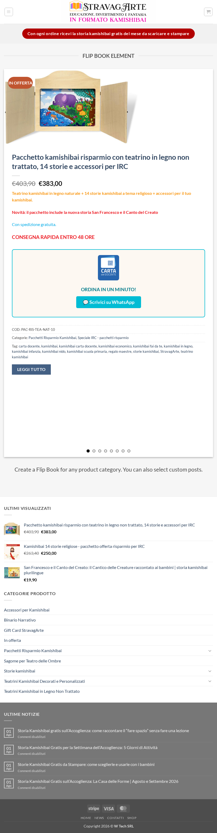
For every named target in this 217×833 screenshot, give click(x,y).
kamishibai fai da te (147, 346)
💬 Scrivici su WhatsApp (108, 302)
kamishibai (49, 346)
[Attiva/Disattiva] (210, 650)
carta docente (29, 346)
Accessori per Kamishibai (26, 609)
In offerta (12, 640)
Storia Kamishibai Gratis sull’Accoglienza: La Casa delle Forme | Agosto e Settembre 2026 (98, 781)
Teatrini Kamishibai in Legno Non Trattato (42, 691)
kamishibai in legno (178, 346)
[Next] (202, 263)
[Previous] (15, 263)
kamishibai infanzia (26, 351)
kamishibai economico (115, 346)
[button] (8, 12)
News (99, 818)
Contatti (115, 818)
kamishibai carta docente (78, 346)
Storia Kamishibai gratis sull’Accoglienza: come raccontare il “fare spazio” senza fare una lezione (103, 730)
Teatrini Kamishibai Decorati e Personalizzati (44, 681)
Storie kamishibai (19, 670)
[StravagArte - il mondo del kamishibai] (108, 12)
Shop (131, 818)
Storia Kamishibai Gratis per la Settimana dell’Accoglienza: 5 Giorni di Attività (87, 747)
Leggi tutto (31, 369)
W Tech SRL (124, 826)
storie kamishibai (146, 351)
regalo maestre (120, 351)
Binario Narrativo (20, 619)
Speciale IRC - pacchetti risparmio (103, 338)
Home (86, 818)
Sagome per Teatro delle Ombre (32, 660)
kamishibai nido (53, 351)
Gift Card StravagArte (24, 630)
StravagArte (169, 351)
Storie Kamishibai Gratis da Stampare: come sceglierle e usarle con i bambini (86, 764)
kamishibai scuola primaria (87, 351)
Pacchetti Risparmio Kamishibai (52, 338)
